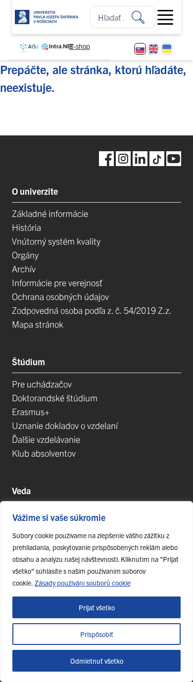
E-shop (79, 46)
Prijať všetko (97, 607)
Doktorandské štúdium (54, 397)
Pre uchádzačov (42, 383)
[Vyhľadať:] (143, 17)
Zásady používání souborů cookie (83, 582)
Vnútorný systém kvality (56, 241)
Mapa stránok (37, 324)
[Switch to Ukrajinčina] (166, 48)
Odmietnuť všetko (96, 660)
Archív (24, 268)
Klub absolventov (44, 453)
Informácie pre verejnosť (57, 282)
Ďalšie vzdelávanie (46, 439)
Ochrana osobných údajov (60, 296)
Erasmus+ (30, 411)
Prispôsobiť (96, 634)
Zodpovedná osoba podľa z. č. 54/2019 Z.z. (92, 310)
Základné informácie (50, 213)
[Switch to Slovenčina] (140, 48)
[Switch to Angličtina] (153, 48)
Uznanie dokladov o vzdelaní (65, 425)
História (26, 227)
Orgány (25, 254)
